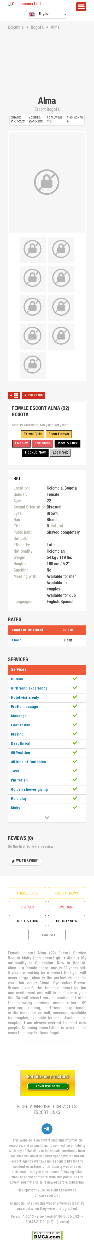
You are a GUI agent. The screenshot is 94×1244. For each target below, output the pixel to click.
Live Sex (21, 443)
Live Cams (42, 443)
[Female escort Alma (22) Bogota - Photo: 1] (47, 182)
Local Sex (60, 453)
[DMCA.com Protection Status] (47, 1235)
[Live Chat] (47, 1054)
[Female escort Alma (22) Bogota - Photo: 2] (33, 249)
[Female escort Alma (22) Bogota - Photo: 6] (33, 307)
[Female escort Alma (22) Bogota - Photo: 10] (33, 364)
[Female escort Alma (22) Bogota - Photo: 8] (33, 335)
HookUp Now (35, 453)
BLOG (22, 1107)
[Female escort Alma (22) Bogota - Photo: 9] (61, 335)
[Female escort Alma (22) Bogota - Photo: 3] (61, 249)
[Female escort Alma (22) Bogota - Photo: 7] (61, 307)
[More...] (47, 818)
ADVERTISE (40, 1107)
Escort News (59, 434)
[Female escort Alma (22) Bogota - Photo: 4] (33, 278)
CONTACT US (65, 1107)
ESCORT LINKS (47, 1113)
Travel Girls (33, 434)
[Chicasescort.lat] (39, 4)
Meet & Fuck (67, 443)
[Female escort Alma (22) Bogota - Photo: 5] (61, 278)
